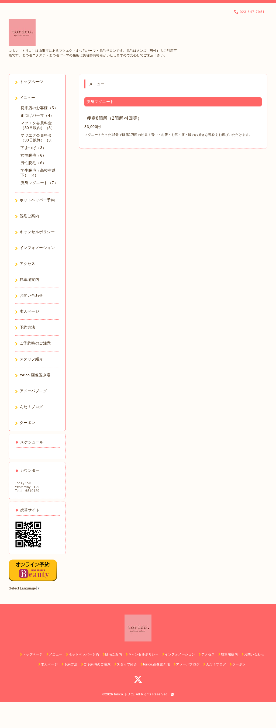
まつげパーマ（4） (37, 115)
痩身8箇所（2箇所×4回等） (114, 118)
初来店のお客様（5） (39, 108)
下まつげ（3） (33, 148)
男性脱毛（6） (33, 163)
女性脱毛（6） (33, 155)
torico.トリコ (124, 694)
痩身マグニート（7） (39, 183)
